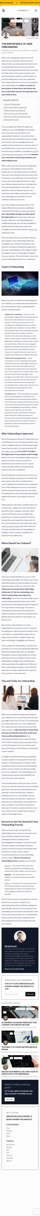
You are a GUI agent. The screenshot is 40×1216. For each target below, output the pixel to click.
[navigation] (35, 10)
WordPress (10, 1145)
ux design (18, 1033)
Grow (12, 1008)
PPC (8, 1153)
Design (6, 1008)
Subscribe (30, 994)
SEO (8, 1150)
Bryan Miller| (24, 50)
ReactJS (9, 1155)
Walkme (7, 883)
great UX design (29, 211)
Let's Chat (9, 1099)
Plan (6, 21)
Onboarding (17, 21)
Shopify (9, 1147)
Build (8, 1133)
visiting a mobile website (10, 526)
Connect (23, 10)
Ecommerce (30, 1008)
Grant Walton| (18, 1027)
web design (18, 1058)
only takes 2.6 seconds (10, 451)
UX (26, 21)
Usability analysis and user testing (25, 742)
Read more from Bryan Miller (14, 969)
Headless (9, 1158)
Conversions (20, 1008)
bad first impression (17, 478)
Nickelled (8, 866)
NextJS (9, 1161)
